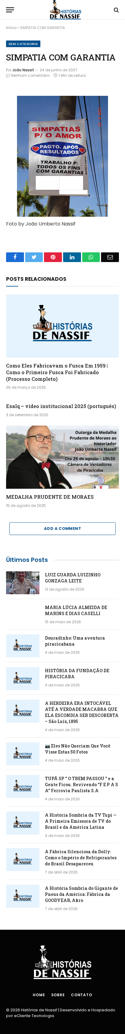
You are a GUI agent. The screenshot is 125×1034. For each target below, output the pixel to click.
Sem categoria (23, 43)
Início (11, 27)
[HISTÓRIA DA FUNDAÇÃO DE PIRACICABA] (22, 678)
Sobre (58, 994)
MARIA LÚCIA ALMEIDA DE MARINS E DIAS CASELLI (76, 610)
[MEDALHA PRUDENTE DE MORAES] (62, 457)
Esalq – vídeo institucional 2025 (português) (61, 406)
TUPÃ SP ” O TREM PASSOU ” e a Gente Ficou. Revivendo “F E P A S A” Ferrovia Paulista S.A (81, 784)
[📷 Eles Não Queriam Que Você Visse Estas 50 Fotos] (22, 753)
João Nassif (23, 70)
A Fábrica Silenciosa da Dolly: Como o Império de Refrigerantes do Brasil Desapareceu (81, 858)
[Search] (116, 10)
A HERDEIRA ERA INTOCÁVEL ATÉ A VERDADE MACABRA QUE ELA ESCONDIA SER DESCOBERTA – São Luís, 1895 (82, 712)
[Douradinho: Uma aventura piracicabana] (22, 645)
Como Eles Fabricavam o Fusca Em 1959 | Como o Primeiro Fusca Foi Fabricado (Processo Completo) (57, 372)
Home (39, 994)
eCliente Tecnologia (34, 1016)
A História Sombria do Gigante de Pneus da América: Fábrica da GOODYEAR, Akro (81, 894)
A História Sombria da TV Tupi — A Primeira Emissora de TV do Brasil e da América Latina (81, 821)
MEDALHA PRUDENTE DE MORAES (50, 497)
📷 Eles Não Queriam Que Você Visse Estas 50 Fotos (77, 749)
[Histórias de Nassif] (65, 10)
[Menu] (10, 10)
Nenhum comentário (30, 75)
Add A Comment (62, 528)
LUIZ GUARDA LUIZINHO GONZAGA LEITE (72, 578)
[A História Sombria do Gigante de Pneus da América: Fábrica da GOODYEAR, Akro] (22, 896)
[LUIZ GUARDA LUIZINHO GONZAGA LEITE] (22, 582)
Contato (81, 994)
